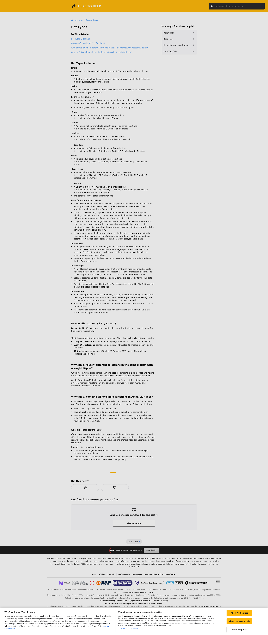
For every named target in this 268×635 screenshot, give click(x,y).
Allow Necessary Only (239, 621)
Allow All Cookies (239, 613)
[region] (134, 621)
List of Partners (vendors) (128, 628)
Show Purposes (239, 629)
